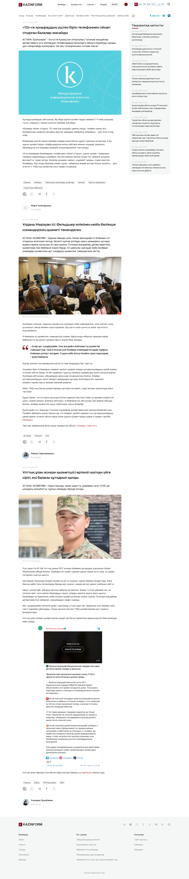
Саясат (22, 844)
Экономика (24, 854)
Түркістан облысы (33, 188)
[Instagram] (24, 194)
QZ (140, 4)
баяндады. (27, 419)
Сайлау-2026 (123, 16)
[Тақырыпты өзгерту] (127, 4)
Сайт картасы (140, 839)
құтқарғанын (85, 772)
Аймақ (37, 182)
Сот (47, 436)
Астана (27, 436)
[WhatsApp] (32, 194)
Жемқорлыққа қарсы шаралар (90, 854)
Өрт (62, 782)
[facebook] (143, 824)
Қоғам (81, 182)
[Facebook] (46, 194)
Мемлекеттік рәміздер (87, 849)
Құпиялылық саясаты (86, 844)
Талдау (103, 4)
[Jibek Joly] (155, 15)
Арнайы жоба (82, 16)
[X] (54, 194)
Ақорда (29, 16)
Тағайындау (40, 16)
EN (148, 4)
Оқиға (27, 182)
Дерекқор (69, 16)
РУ (144, 4)
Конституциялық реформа (103, 16)
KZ (136, 4)
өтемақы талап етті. (87, 425)
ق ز (158, 4)
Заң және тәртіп (55, 16)
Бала (36, 782)
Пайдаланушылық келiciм (88, 839)
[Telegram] (39, 194)
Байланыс (138, 844)
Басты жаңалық (97, 182)
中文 (153, 4)
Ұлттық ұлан (49, 782)
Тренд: (22, 16)
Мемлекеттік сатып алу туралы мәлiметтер (97, 859)
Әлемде (22, 859)
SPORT (115, 4)
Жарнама (138, 849)
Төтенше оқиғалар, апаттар (59, 182)
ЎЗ (162, 4)
